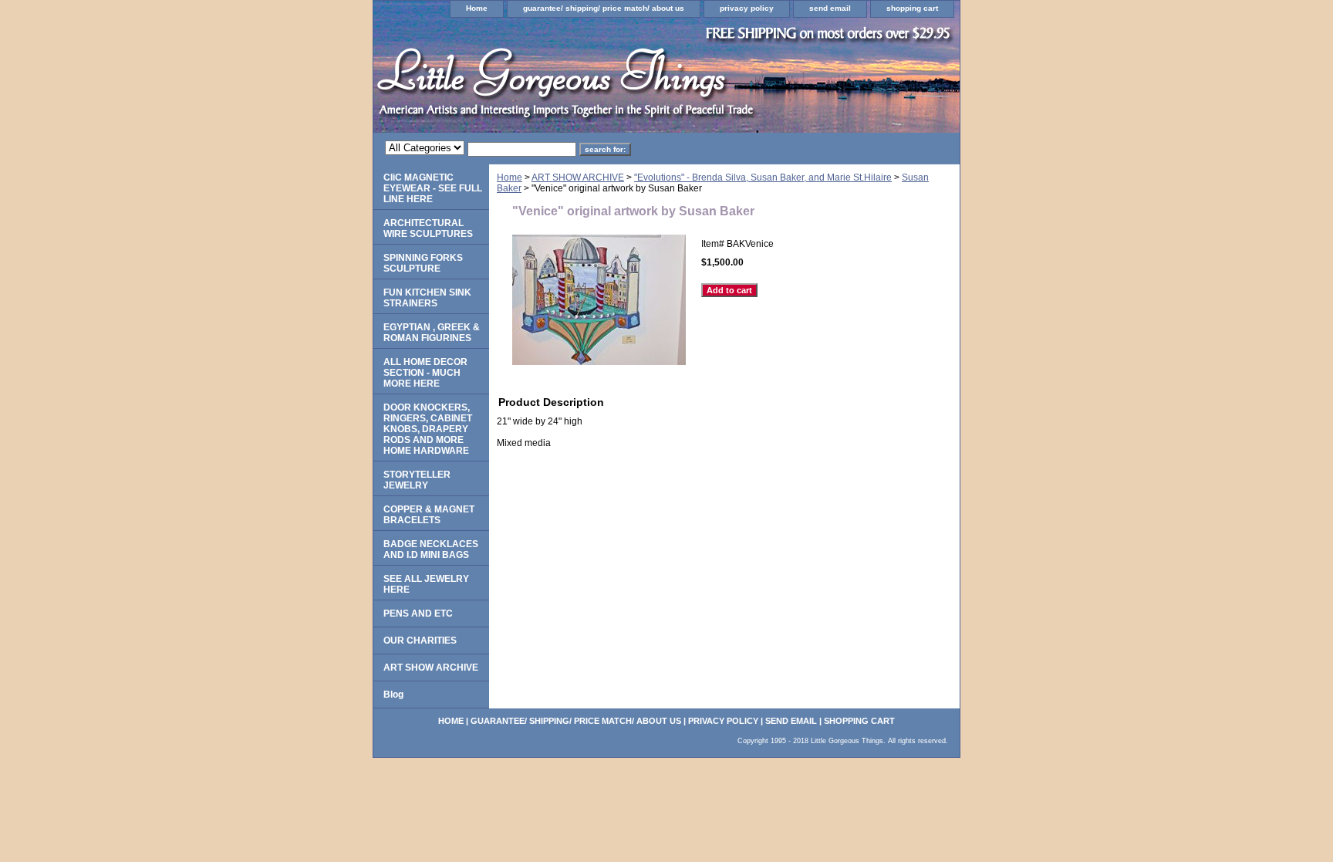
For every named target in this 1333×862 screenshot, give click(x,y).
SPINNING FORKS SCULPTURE (423, 263)
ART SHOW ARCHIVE (578, 177)
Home (477, 8)
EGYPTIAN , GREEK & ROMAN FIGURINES (431, 332)
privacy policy (747, 8)
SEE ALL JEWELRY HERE (426, 584)
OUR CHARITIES (420, 640)
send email (830, 8)
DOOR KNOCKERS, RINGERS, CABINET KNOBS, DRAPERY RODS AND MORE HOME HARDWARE (427, 429)
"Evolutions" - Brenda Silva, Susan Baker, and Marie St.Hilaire (763, 177)
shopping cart (912, 8)
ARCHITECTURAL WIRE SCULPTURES (428, 228)
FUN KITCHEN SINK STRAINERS (427, 298)
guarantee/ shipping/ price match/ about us (603, 8)
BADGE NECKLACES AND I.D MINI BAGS (430, 549)
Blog (393, 694)
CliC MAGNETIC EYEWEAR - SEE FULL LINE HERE (432, 188)
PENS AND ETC (418, 613)
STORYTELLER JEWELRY (417, 480)
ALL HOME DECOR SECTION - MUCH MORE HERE (425, 373)
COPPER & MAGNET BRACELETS (428, 515)
